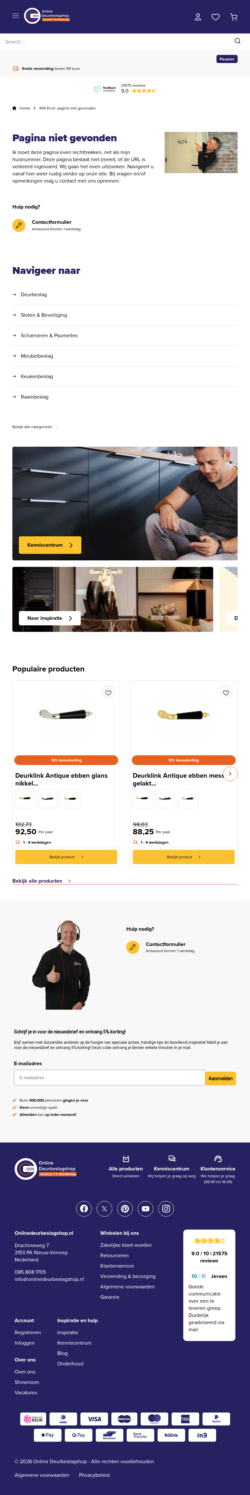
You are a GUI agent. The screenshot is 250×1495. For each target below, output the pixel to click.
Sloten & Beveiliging (44, 315)
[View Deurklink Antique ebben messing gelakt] (70, 798)
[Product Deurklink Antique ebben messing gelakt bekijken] (183, 715)
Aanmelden (221, 1078)
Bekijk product (62, 857)
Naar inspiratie (44, 618)
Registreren (28, 1332)
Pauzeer (227, 59)
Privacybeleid (94, 1475)
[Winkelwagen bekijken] (234, 16)
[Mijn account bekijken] (198, 16)
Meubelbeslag (37, 356)
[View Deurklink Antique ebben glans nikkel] (188, 798)
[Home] (14, 108)
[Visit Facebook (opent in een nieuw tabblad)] (84, 1209)
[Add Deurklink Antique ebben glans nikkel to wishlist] (108, 691)
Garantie (109, 1297)
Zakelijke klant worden (126, 1245)
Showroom (27, 1382)
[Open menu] (15, 16)
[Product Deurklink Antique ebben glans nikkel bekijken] (66, 715)
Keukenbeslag (37, 376)
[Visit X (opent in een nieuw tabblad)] (104, 1209)
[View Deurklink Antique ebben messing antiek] (48, 798)
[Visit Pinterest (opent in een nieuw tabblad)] (125, 1209)
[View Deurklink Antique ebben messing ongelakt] (25, 798)
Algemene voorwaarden (127, 1286)
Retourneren (114, 1255)
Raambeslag (35, 397)
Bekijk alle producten (37, 881)
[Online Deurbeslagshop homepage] (47, 22)
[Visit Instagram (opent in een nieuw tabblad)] (166, 1209)
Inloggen (25, 1343)
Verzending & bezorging (128, 1276)
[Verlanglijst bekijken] (216, 16)
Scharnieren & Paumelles (49, 335)
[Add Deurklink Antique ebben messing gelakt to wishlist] (226, 691)
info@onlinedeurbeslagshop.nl (49, 1279)
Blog (62, 1353)
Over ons (25, 1371)
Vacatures (26, 1392)
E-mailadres (28, 1063)
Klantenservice (117, 1266)
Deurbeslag (34, 294)
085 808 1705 (30, 1272)
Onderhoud (70, 1363)
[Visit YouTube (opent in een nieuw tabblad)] (145, 1209)
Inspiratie (67, 1332)
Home (25, 108)
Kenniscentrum (45, 545)
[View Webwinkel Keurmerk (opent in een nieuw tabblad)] (33, 1418)
